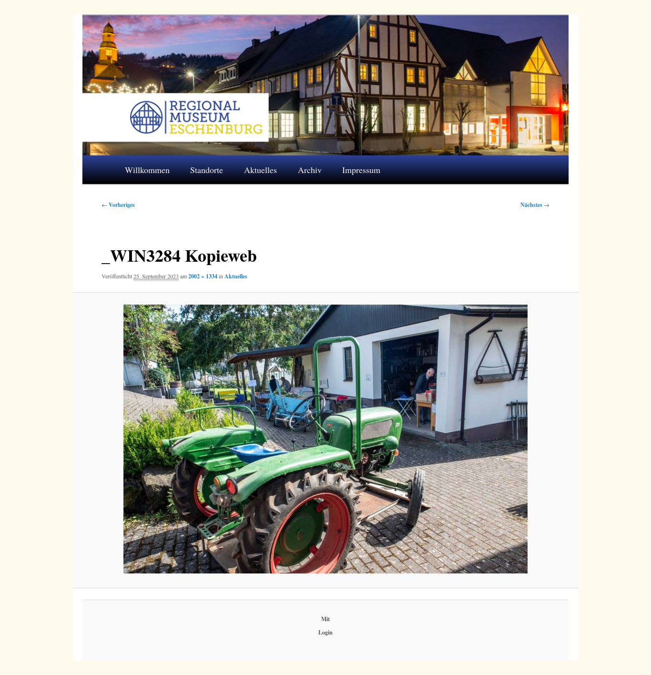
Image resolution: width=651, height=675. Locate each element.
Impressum (361, 169)
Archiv (310, 169)
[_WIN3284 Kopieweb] (325, 439)
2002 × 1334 (202, 276)
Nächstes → (534, 205)
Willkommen (147, 169)
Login (325, 632)
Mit (325, 619)
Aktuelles (260, 169)
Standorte (206, 169)
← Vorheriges (118, 205)
